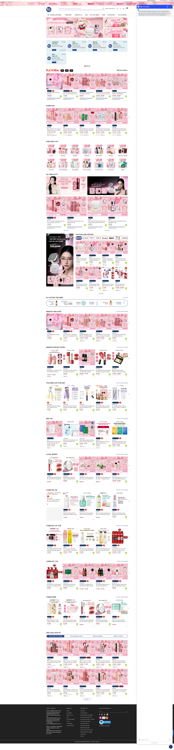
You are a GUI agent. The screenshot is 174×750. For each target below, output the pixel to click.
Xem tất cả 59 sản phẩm (122, 418)
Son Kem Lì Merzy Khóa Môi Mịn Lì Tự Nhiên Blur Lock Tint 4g (107, 260)
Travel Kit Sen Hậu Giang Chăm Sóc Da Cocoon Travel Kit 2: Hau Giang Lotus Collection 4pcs (87, 479)
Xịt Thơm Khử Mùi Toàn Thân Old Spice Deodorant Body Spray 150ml (118, 550)
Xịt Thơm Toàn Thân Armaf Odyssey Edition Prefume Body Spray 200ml (70, 550)
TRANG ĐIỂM (68, 14)
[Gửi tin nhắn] (170, 740)
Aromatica (66, 582)
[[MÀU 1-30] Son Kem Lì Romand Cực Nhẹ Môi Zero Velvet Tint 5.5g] (54, 647)
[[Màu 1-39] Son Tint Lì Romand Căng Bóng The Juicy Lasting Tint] (71, 647)
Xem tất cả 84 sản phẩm (122, 561)
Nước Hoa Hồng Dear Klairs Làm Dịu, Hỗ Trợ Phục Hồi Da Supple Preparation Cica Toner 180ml (103, 515)
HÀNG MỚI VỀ (103, 47)
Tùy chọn (172, 733)
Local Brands (82, 47)
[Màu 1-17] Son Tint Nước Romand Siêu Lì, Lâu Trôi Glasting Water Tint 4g (85, 662)
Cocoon (82, 475)
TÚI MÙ (103, 14)
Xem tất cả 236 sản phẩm (122, 454)
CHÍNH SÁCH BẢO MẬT (84, 725)
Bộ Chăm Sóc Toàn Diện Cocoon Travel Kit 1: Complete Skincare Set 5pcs (103, 479)
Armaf (64, 547)
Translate (172, 0)
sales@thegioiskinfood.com (52, 713)
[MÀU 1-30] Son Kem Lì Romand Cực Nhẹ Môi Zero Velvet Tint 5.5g (54, 662)
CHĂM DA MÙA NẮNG (97, 636)
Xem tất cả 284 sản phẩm (122, 382)
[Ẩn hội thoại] (170, 6)
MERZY (89, 219)
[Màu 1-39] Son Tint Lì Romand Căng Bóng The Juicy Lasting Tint (54, 130)
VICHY (81, 127)
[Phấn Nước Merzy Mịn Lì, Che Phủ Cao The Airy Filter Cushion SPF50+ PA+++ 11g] (81, 247)
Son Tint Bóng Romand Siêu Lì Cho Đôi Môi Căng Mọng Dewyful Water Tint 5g (87, 691)
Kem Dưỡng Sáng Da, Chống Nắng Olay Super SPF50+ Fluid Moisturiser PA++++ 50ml (119, 515)
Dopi (81, 368)
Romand (49, 127)
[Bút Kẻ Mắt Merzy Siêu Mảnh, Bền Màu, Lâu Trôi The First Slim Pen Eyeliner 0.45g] (95, 272)
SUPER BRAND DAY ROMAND (55, 636)
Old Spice (114, 547)
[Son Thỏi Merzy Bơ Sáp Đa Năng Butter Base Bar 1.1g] (81, 272)
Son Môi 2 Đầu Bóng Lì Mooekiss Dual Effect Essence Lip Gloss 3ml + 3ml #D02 (103, 372)
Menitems (82, 582)
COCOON (114, 475)
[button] (69, 36)
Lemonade (49, 475)
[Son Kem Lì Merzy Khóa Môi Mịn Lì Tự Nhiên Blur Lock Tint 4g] (108, 247)
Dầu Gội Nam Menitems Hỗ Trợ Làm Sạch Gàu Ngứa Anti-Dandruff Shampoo (103, 586)
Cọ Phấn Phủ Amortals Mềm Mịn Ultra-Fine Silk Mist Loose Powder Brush (87, 407)
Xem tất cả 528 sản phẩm (122, 597)
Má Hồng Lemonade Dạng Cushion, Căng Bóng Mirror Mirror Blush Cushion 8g (69, 479)
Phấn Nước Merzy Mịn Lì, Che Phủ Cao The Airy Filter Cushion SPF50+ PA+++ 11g (96, 223)
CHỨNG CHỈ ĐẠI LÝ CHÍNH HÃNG (86, 715)
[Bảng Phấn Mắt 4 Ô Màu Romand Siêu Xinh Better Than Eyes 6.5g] (71, 676)
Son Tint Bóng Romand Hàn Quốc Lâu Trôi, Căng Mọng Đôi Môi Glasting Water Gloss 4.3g (54, 691)
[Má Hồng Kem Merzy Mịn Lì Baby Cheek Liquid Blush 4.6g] (95, 247)
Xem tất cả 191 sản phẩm (122, 525)
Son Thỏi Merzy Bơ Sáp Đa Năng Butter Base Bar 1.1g (82, 286)
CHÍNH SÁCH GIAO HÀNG (85, 721)
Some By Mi (82, 511)
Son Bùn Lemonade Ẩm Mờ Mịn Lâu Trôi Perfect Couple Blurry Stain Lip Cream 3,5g (54, 479)
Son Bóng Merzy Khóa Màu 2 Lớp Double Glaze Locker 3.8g (120, 260)
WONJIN (98, 440)
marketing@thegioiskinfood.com (53, 718)
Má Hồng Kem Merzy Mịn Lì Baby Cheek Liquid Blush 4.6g (94, 260)
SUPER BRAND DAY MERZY (76, 636)
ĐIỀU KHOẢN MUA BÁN (85, 727)
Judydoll (49, 368)
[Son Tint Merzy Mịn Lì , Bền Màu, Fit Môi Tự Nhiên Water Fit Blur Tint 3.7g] (121, 272)
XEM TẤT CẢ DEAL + (122, 70)
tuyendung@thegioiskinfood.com (53, 723)
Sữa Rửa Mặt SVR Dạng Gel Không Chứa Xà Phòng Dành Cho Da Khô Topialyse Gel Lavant (70, 130)
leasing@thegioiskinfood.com (52, 720)
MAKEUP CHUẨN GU (118, 636)
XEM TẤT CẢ (87, 66)
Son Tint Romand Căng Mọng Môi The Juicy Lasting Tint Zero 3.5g (70, 94)
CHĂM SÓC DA (78, 14)
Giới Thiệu (82, 710)
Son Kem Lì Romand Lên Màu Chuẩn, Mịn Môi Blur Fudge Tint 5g (119, 662)
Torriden (65, 438)
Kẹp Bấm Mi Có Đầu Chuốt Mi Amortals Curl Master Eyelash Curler (70, 407)
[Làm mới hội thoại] (167, 6)
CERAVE (61, 46)
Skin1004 (65, 511)
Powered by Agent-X (154, 742)
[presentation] (47, 28)
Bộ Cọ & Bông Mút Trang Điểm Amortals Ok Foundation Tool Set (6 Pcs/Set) (103, 407)
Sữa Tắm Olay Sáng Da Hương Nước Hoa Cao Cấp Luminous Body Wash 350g (103, 550)
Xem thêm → (66, 230)
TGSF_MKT (49, 333)
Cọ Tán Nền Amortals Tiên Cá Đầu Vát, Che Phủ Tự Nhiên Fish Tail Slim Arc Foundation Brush (119, 407)
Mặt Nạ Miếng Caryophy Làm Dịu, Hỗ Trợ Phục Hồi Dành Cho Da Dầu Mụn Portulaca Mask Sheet (87, 441)
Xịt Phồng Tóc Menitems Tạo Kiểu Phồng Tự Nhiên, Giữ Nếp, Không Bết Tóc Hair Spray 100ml (87, 586)
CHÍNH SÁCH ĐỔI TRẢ (84, 723)
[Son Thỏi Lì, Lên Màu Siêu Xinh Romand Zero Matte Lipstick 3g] (103, 647)
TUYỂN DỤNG (83, 734)
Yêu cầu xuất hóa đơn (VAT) (86, 729)
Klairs (97, 511)
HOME (68, 710)
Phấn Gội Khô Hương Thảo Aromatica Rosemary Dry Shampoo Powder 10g (69, 586)
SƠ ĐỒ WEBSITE (83, 713)
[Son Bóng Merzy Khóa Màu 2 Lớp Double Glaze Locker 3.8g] (121, 247)
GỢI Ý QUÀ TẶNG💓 (94, 14)
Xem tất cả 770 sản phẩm (122, 489)
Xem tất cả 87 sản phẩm (122, 347)
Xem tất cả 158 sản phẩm (122, 311)
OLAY (113, 511)
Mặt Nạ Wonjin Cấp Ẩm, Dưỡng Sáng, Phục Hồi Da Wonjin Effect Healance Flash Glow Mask (119, 443)
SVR (64, 127)
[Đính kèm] (139, 740)
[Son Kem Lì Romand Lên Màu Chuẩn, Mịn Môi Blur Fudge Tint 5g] (120, 647)
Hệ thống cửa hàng (104, 725)
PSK (48, 440)
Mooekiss (65, 368)
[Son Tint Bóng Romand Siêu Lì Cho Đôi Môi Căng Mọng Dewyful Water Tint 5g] (87, 676)
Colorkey (49, 547)
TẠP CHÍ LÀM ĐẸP (122, 14)
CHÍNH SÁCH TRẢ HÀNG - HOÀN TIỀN (87, 719)
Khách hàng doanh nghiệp (86, 731)
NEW (86, 14)
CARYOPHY (82, 438)
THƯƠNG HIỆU (110, 14)
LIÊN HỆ (82, 736)
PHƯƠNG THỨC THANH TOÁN (86, 717)
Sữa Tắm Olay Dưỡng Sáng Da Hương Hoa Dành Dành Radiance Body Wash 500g (87, 550)
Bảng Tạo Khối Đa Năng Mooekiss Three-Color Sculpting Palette (119, 372)
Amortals (49, 404)
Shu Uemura (50, 498)
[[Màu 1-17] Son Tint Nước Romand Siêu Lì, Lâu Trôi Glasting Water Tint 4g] (87, 647)
